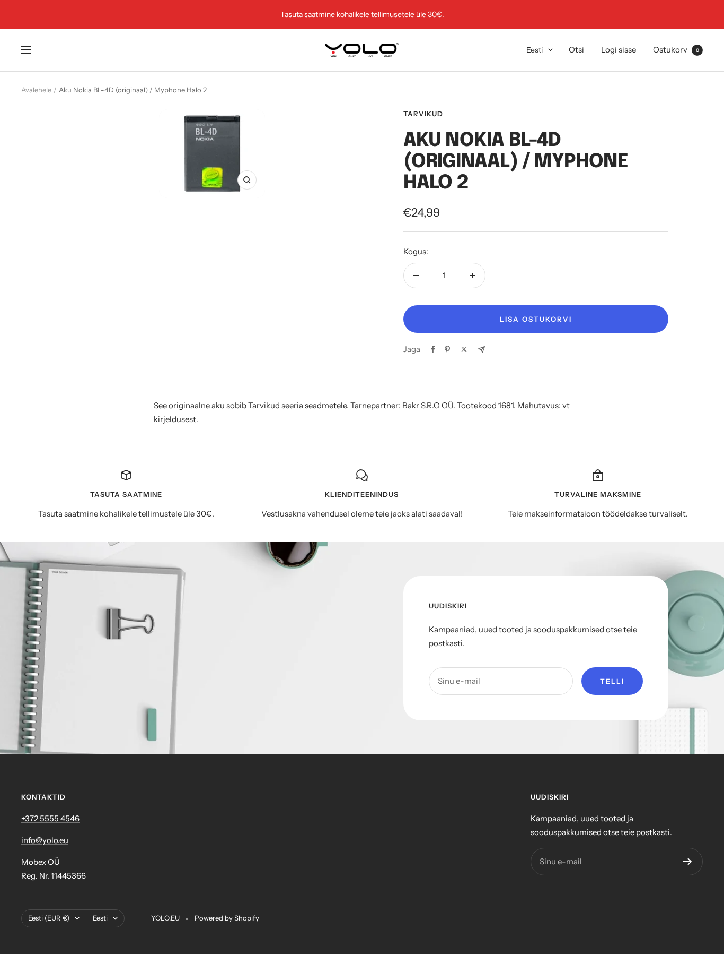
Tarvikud (423, 113)
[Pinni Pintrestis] (447, 349)
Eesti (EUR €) (48, 918)
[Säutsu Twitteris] (464, 349)
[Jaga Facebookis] (433, 349)
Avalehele (36, 89)
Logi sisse (618, 50)
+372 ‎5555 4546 (50, 818)
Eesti (534, 50)
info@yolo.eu (44, 840)
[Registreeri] (687, 861)
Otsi (576, 50)
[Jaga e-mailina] (481, 349)
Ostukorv (676, 50)
